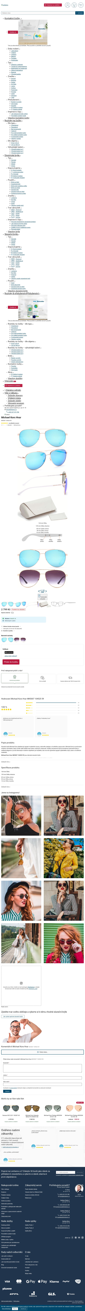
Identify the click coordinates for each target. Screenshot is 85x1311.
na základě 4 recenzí (14, 423)
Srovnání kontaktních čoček (9, 1268)
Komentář (6, 1063)
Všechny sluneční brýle (18, 291)
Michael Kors (17, 425)
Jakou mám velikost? (10, 656)
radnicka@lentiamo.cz (63, 1228)
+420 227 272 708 (13, 412)
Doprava (3, 1192)
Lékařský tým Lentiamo (31, 1262)
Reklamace (28, 1198)
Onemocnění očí (5, 1259)
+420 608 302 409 (65, 1204)
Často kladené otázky (31, 1189)
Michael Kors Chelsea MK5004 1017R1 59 (74, 1116)
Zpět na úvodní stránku (6, 1301)
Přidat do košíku (11, 662)
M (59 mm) (10, 652)
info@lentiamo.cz (11, 410)
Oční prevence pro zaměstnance (10, 1242)
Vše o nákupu (5, 1189)
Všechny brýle (14, 231)
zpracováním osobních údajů (76, 1175)
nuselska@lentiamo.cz (63, 1217)
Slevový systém (5, 1228)
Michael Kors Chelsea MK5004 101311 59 (53, 1116)
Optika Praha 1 (65, 1200)
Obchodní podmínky (7, 1204)
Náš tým (27, 1259)
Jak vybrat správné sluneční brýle (13, 1016)
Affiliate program (6, 1237)
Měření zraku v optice (7, 1239)
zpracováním (13, 1088)
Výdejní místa (14, 398)
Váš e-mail (6, 1081)
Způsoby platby (14, 400)
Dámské (9, 425)
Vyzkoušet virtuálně (43, 598)
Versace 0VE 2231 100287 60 (11, 1115)
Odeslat (7, 1091)
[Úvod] (2, 425)
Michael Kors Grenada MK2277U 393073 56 (32, 1116)
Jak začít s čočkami (6, 1256)
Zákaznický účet (5, 1216)
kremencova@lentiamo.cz (62, 1207)
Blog (2, 1265)
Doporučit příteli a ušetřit (8, 1231)
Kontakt (27, 1268)
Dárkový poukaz (5, 1201)
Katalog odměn (5, 1225)
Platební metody (5, 1195)
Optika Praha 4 (65, 1211)
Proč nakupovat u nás (31, 1265)
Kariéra (27, 1271)
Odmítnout (23, 1309)
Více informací (6, 1309)
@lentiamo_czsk (33, 989)
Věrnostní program (16, 403)
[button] (7, 604)
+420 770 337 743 (65, 1215)
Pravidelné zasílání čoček (8, 1234)
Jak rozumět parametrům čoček (10, 1262)
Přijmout (15, 1309)
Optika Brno (66, 1221)
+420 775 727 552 (65, 1226)
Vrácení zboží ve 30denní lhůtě (33, 1192)
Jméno (5, 1075)
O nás (26, 1256)
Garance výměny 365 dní (32, 1195)
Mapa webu (28, 1273)
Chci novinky (79, 1172)
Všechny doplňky (15, 378)
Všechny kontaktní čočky (18, 118)
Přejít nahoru (16, 1301)
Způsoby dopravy (15, 395)
